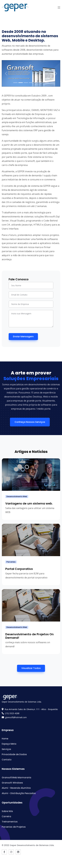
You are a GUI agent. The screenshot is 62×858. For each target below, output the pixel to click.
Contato (6, 759)
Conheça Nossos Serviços (30, 422)
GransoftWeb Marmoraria (16, 777)
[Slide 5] (36, 82)
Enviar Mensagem (23, 336)
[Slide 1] (15, 82)
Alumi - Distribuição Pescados (19, 793)
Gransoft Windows (12, 782)
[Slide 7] (46, 82)
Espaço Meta (9, 743)
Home (5, 738)
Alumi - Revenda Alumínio (16, 787)
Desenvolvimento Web (16, 496)
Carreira (6, 816)
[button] (59, 7)
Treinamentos (10, 821)
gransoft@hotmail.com (16, 717)
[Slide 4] (31, 82)
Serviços (6, 749)
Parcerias (10, 562)
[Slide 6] (41, 82)
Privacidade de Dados (14, 754)
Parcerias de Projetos (14, 826)
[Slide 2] (20, 82)
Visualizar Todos (31, 668)
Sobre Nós (7, 811)
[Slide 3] (26, 82)
